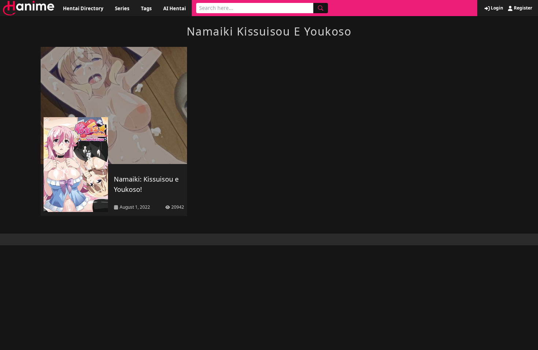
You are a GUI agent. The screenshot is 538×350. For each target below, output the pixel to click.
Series (122, 8)
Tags (146, 8)
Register (522, 8)
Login (496, 8)
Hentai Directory (83, 8)
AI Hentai (174, 8)
